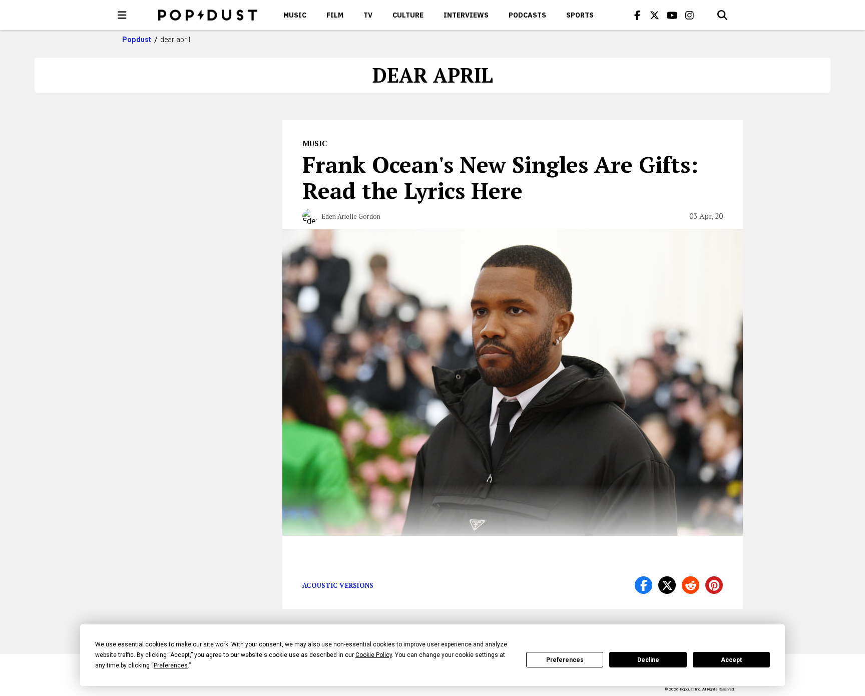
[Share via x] (667, 585)
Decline (648, 659)
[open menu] (122, 15)
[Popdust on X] (654, 15)
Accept (731, 659)
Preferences (565, 659)
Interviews (466, 15)
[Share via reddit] (690, 585)
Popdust (137, 40)
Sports (580, 15)
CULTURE (407, 15)
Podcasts (527, 15)
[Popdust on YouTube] (672, 15)
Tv (367, 15)
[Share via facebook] (643, 585)
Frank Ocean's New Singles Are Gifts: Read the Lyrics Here (500, 177)
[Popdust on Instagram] (689, 15)
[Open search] (722, 15)
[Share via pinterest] (714, 585)
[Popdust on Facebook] (637, 15)
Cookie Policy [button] (373, 654)
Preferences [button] (171, 665)
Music (294, 15)
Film (334, 15)
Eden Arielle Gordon (350, 216)
